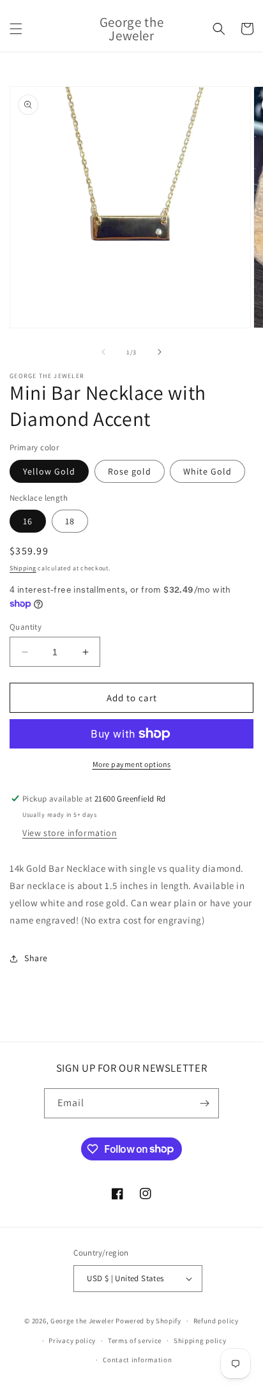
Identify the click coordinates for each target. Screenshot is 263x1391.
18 (70, 521)
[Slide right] (160, 352)
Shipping (23, 568)
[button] (16, 29)
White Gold (207, 471)
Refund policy (216, 1320)
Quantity (25, 626)
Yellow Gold (49, 471)
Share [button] (36, 958)
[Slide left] (103, 352)
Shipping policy (200, 1340)
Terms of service (135, 1340)
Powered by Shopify (148, 1320)
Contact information (137, 1359)
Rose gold (129, 471)
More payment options (132, 764)
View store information (69, 833)
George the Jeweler (82, 1320)
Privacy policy (72, 1340)
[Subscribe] (204, 1103)
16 (28, 521)
